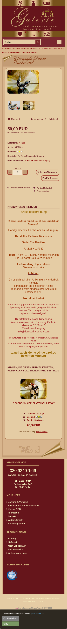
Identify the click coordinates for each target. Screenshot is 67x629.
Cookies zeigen (10, 618)
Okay (5, 624)
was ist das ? (37, 614)
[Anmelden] (20, 3)
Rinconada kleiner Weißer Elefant (33, 403)
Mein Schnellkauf (17, 545)
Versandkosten (29, 132)
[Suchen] (37, 42)
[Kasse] (46, 34)
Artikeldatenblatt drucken (20, 188)
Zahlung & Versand (18, 502)
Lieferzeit (12, 542)
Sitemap (12, 538)
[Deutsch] (46, 3)
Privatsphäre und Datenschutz (23, 505)
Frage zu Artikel (43, 191)
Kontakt (12, 516)
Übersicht (15, 119)
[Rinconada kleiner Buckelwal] (23, 92)
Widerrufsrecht (15, 520)
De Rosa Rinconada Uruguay (37, 160)
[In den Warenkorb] (47, 172)
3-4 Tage (21, 143)
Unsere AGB (14, 509)
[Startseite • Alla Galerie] (33, 18)
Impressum (14, 512)
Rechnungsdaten (17, 523)
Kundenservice (15, 549)
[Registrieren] (33, 3)
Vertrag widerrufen (17, 553)
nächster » (52, 119)
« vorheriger (37, 119)
